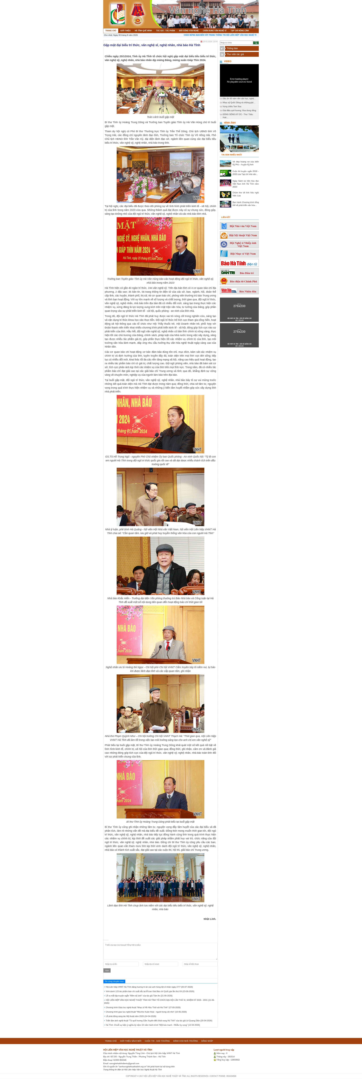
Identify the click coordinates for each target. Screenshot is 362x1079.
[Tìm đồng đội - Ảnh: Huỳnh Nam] (239, 139)
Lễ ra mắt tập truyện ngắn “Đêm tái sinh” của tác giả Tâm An (139, 996)
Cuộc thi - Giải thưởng (157, 1041)
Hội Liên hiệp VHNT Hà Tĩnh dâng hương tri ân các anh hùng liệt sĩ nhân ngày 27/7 (149, 987)
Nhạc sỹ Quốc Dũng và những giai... (239, 102)
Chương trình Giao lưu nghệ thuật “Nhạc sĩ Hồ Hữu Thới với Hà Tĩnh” (143, 1007)
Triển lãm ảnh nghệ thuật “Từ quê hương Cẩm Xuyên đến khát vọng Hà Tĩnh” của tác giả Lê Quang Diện (159, 1020)
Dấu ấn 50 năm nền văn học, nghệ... (239, 98)
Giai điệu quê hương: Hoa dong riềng (239, 110)
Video (227, 61)
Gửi (107, 970)
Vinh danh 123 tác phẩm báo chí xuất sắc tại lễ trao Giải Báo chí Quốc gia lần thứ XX (150, 991)
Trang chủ (111, 1041)
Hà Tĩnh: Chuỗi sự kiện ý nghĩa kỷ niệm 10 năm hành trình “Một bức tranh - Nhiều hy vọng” (153, 1025)
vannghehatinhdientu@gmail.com (124, 1063)
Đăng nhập (207, 1041)
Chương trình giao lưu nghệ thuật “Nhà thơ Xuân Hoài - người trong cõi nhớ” (146, 1012)
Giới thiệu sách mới (130, 1041)
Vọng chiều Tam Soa (232, 106)
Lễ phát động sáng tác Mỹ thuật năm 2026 (131, 1016)
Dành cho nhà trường (185, 1041)
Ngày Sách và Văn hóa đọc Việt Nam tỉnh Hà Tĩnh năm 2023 (246, 184)
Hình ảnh (230, 122)
